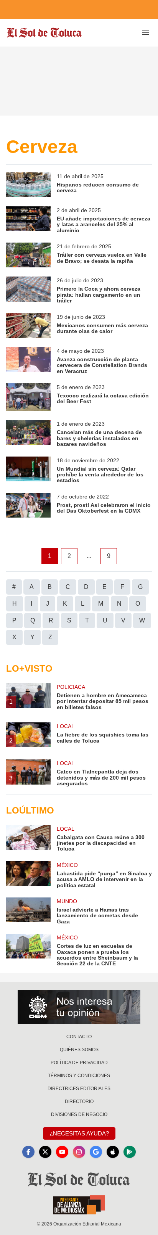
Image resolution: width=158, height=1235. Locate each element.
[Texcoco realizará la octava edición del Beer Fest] (28, 397)
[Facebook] (28, 1152)
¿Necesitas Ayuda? (79, 1133)
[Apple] (113, 1152)
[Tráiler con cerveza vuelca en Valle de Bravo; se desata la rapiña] (28, 255)
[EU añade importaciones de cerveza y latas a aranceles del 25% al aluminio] (28, 219)
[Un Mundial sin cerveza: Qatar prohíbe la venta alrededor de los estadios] (28, 470)
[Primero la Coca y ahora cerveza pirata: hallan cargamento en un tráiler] (28, 290)
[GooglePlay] (129, 1152)
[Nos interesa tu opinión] (79, 1007)
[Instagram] (79, 1152)
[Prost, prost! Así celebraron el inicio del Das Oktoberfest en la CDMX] (28, 505)
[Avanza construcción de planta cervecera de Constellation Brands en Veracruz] (28, 360)
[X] (45, 1152)
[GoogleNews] (96, 1152)
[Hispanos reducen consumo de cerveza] (28, 184)
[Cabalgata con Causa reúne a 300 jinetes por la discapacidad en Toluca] (28, 838)
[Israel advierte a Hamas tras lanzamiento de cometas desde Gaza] (28, 911)
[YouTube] (62, 1152)
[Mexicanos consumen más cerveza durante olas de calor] (28, 325)
